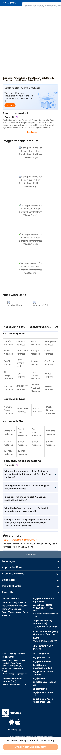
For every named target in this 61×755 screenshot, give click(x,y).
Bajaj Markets (40, 678)
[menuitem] (12, 3)
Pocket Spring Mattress (50, 410)
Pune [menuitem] (7, 3)
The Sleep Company (8, 375)
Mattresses (29, 540)
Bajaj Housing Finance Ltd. (44, 683)
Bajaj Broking (40, 689)
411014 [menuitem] (13, 3)
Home (5, 540)
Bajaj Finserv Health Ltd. (43, 694)
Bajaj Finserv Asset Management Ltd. (43, 700)
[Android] (11, 722)
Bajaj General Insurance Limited (42, 666)
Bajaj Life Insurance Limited (43, 673)
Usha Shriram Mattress (35, 375)
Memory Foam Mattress (8, 410)
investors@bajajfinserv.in (16, 674)
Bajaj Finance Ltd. (42, 661)
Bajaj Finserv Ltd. (42, 657)
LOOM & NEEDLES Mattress (36, 387)
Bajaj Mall (16, 540)
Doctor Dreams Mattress (20, 363)
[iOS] (17, 722)
